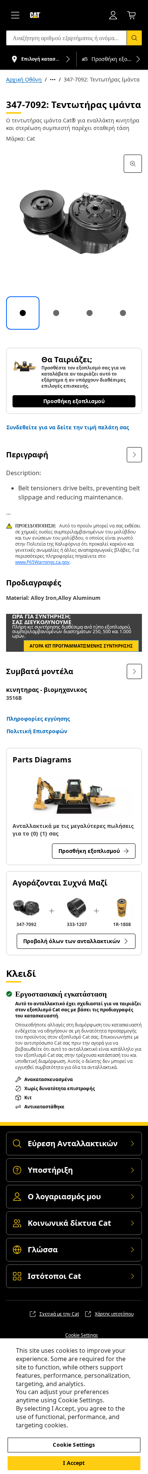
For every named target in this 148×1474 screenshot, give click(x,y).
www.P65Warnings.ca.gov (42, 562)
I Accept (74, 1462)
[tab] (23, 313)
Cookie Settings (81, 1335)
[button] (67, 427)
